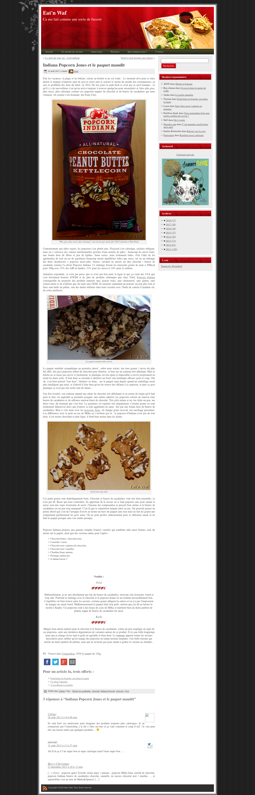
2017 (171, 224)
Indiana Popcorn (107, 690)
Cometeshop (68, 653)
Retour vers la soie (196, 131)
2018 (171, 220)
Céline (52, 714)
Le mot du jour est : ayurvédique (62, 58)
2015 (171, 232)
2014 (171, 236)
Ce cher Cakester (58, 681)
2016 (171, 228)
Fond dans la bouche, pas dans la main (69, 678)
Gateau (62, 690)
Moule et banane (183, 83)
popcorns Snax (92, 410)
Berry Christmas (58, 763)
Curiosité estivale (185, 154)
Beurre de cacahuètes (81, 690)
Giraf (76, 71)
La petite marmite (184, 94)
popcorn (119, 690)
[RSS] (45, 789)
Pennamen (169, 135)
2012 (171, 245)
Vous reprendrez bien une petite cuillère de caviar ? (187, 114)
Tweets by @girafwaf (171, 266)
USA (127, 690)
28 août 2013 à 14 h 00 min (62, 717)
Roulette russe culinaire (192, 135)
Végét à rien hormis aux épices (137, 58)
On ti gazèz (179, 120)
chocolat (95, 690)
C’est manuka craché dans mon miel (186, 126)
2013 (171, 240)
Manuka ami (170, 124)
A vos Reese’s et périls (61, 685)
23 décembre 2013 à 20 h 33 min (65, 767)
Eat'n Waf (55, 13)
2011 (171, 249)
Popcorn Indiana (146, 277)
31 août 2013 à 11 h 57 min (62, 745)
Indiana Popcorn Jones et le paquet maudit (84, 64)
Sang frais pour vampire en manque (183, 107)
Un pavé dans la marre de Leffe (185, 89)
